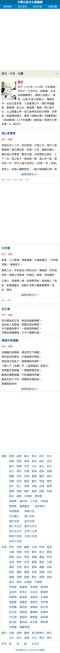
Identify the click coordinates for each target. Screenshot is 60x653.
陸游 (49, 547)
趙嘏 (26, 577)
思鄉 (11, 481)
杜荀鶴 (13, 607)
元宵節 (28, 496)
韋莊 (11, 567)
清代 (49, 638)
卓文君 (34, 622)
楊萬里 (23, 602)
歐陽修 (44, 592)
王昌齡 (44, 597)
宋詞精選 (14, 511)
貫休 (19, 562)
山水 (34, 466)
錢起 (19, 572)
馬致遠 (23, 612)
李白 (11, 547)
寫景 (9, 300)
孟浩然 (13, 592)
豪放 (34, 491)
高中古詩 (29, 521)
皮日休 (44, 607)
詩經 (41, 491)
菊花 (11, 466)
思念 (19, 481)
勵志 (34, 481)
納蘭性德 (25, 627)
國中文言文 (6, 180)
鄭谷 (34, 577)
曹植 (41, 557)
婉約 (26, 491)
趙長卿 (44, 617)
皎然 (49, 557)
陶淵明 (44, 587)
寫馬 (41, 471)
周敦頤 (44, 622)
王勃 (19, 567)
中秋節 (44, 501)
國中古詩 (14, 521)
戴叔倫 (23, 622)
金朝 (26, 638)
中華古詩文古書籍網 (30, 2)
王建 (49, 562)
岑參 (26, 552)
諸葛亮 (34, 602)
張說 (49, 577)
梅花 (41, 461)
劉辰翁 (23, 617)
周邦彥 (23, 607)
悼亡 (11, 486)
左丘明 (13, 617)
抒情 (26, 476)
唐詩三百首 (15, 536)
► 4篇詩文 (15, 124)
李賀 (26, 557)
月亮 (26, 466)
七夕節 (34, 501)
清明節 (13, 501)
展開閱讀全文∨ (30, 174)
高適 (41, 572)
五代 (11, 638)
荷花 (49, 461)
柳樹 (19, 466)
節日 (11, 496)
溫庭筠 (34, 597)
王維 (34, 547)
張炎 (11, 582)
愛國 (34, 476)
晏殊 (34, 567)
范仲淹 (44, 602)
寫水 (49, 466)
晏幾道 (34, 607)
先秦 (11, 633)
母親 (34, 486)
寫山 (41, 466)
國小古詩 (29, 516)
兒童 (26, 471)
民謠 (49, 491)
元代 (34, 638)
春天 (26, 456)
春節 (19, 496)
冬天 (49, 456)
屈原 (11, 572)
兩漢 (19, 633)
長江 (11, 471)
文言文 (35, 643)
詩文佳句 (22, 6)
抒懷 (27, 180)
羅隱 (34, 562)
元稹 (11, 552)
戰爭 (49, 486)
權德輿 (34, 612)
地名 (19, 476)
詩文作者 (37, 6)
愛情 (26, 481)
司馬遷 (13, 627)
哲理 (41, 481)
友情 (41, 486)
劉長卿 (23, 597)
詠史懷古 (40, 506)
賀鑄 (41, 577)
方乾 (49, 572)
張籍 (34, 557)
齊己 (41, 552)
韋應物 (13, 597)
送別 (49, 476)
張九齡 (13, 622)
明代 (4, 139)
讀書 (11, 491)
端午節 (23, 501)
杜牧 (41, 547)
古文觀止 (14, 516)
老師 (26, 486)
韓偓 (26, 572)
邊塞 (11, 476)
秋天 (41, 456)
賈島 (49, 552)
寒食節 (38, 496)
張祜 (41, 562)
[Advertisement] (30, 39)
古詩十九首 (30, 531)
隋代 (41, 633)
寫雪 (15, 180)
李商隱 (34, 587)
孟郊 (11, 562)
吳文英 (13, 612)
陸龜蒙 (13, 602)
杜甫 (19, 547)
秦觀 (11, 577)
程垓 (19, 582)
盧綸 (41, 567)
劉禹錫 (23, 587)
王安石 (34, 592)
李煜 (19, 552)
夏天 (34, 456)
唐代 (49, 633)
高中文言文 (15, 531)
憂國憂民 (25, 506)
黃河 (19, 471)
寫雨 (11, 461)
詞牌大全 (29, 511)
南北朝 (35, 633)
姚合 (26, 567)
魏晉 (26, 633)
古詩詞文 (7, 6)
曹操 (11, 557)
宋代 (19, 638)
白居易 (28, 582)
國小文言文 (15, 526)
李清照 (13, 587)
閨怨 (49, 481)
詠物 (19, 456)
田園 (49, 471)
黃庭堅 (34, 617)
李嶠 (19, 577)
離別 (41, 476)
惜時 (19, 491)
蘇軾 (26, 547)
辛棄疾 (38, 582)
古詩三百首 (30, 536)
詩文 (4, 73)
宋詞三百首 (15, 541)
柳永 (19, 557)
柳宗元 (23, 592)
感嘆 (21, 180)
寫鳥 (34, 471)
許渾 (26, 562)
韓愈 (34, 552)
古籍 (20, 73)
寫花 (34, 461)
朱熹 (34, 572)
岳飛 (49, 567)
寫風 (26, 461)
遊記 (3, 300)
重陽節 (13, 506)
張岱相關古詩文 (21, 650)
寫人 (19, 486)
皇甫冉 (44, 612)
